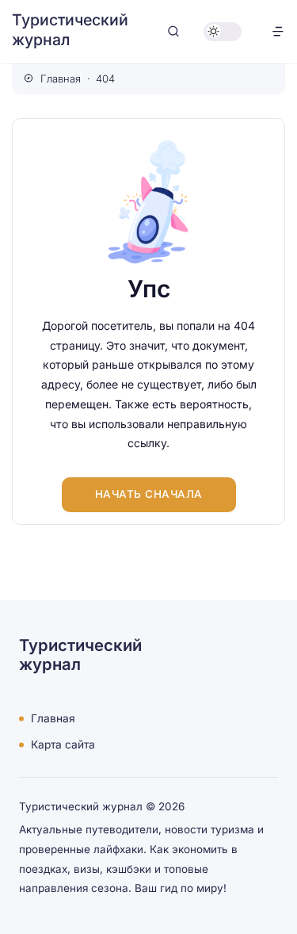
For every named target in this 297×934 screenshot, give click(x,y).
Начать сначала (149, 494)
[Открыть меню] (278, 31)
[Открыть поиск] (173, 31)
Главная (53, 718)
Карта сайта (63, 744)
